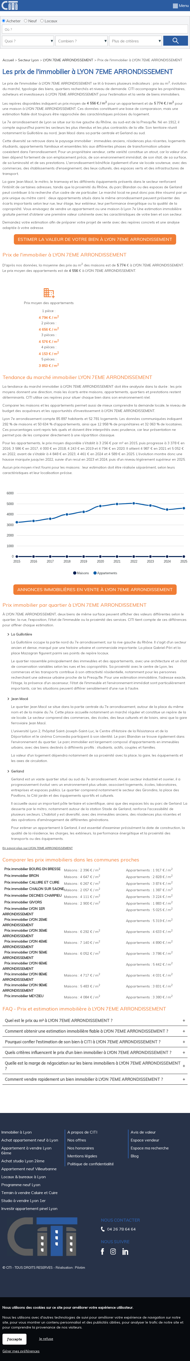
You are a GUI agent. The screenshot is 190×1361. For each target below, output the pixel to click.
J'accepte (14, 1339)
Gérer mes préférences (21, 1351)
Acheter (13, 20)
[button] (81, 573)
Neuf (32, 20)
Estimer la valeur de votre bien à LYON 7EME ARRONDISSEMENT (95, 239)
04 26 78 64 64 (121, 1229)
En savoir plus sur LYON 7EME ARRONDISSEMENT (37, 848)
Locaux (50, 20)
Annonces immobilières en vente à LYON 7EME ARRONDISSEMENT (95, 589)
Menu (183, 5)
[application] (95, 530)
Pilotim (80, 1267)
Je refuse (46, 1338)
